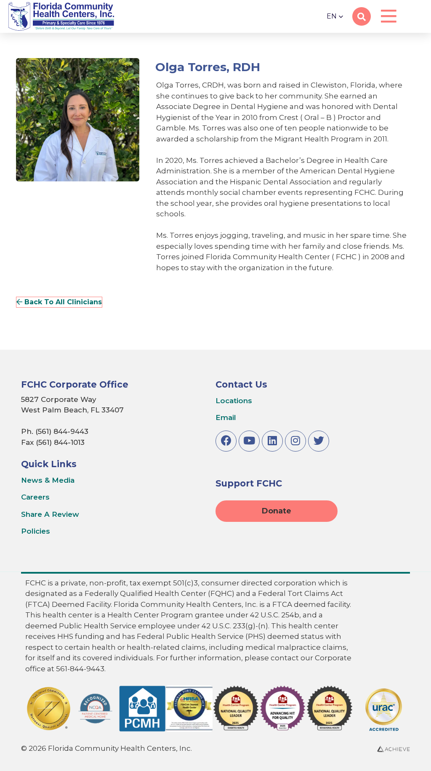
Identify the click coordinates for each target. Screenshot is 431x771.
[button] (335, 16)
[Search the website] (361, 17)
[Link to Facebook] (226, 441)
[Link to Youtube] (249, 441)
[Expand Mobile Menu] (388, 17)
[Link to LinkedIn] (272, 441)
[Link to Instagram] (295, 441)
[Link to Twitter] (318, 441)
